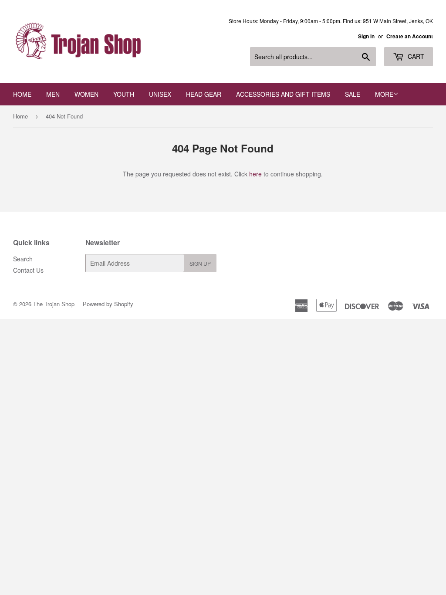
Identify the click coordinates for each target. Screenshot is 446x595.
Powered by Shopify (108, 304)
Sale (352, 94)
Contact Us (28, 270)
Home (22, 94)
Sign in (366, 36)
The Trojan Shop (53, 304)
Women (86, 94)
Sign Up (200, 263)
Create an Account (409, 36)
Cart (415, 56)
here (255, 173)
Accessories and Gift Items (283, 94)
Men (53, 94)
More (384, 94)
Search (23, 258)
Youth (123, 94)
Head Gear (203, 94)
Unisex (160, 94)
